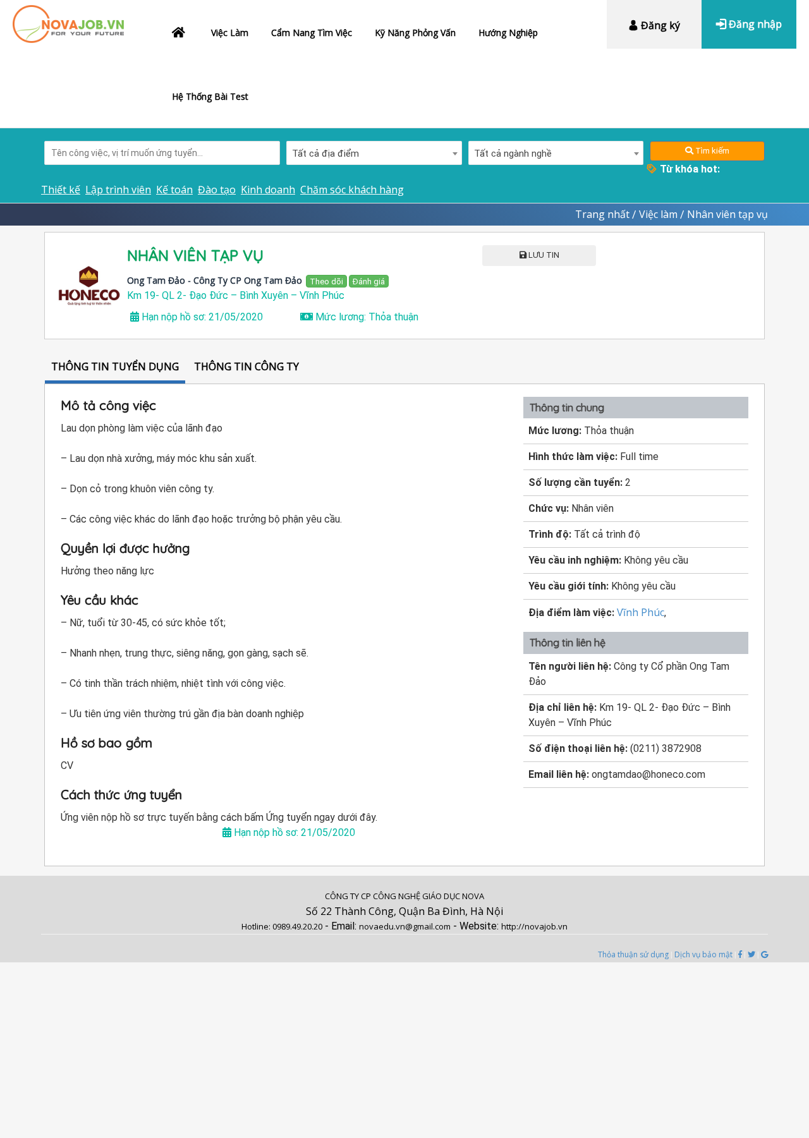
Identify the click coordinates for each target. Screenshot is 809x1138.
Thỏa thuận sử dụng (633, 954)
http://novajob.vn (534, 926)
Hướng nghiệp (508, 33)
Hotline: (256, 926)
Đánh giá (369, 281)
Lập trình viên (118, 190)
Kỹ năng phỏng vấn (415, 33)
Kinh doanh (268, 190)
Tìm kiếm (711, 150)
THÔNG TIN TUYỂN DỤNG (115, 366)
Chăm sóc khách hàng (352, 190)
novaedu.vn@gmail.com (405, 926)
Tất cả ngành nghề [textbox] (513, 153)
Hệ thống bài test (210, 96)
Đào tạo (217, 190)
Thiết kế (60, 190)
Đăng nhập (754, 24)
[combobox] (374, 153)
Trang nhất (602, 214)
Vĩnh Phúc (640, 612)
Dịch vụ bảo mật (703, 954)
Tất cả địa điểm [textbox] (325, 153)
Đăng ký (659, 25)
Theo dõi (326, 281)
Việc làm (229, 33)
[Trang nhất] (180, 29)
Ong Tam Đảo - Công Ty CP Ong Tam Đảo (214, 280)
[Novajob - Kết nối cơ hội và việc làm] (68, 18)
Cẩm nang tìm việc (311, 33)
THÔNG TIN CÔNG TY (246, 366)
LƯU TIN (542, 255)
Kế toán (174, 190)
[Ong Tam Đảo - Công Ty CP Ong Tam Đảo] (89, 285)
